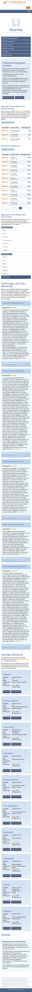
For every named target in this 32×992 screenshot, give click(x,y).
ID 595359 (21, 512)
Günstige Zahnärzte (7, 55)
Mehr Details (6, 691)
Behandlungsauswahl (7, 122)
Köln (4, 260)
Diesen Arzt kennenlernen (9, 364)
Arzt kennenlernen (16, 691)
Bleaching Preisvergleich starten (10, 38)
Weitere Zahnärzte (6, 934)
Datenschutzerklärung (14, 989)
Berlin (4, 230)
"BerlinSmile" (13, 307)
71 (14, 207)
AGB (9, 989)
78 (5, 210)
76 (29, 207)
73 (20, 207)
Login (28, 7)
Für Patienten (27, 985)
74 (23, 207)
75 (26, 207)
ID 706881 (23, 358)
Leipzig (4, 263)
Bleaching (5, 130)
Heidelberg (5, 250)
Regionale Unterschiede (8, 48)
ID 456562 (17, 641)
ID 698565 (17, 449)
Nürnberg (5, 270)
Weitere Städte (6, 277)
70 (11, 207)
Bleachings (20, 111)
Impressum (22, 989)
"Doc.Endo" (13, 529)
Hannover (5, 247)
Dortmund (5, 237)
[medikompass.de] (16, 2)
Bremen (4, 233)
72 (17, 207)
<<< (3, 207)
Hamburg (5, 243)
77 (2, 210)
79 (8, 210)
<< (6, 207)
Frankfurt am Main (7, 240)
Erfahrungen (5, 51)
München (5, 267)
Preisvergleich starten (8, 97)
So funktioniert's (19, 97)
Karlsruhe (5, 257)
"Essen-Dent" (13, 466)
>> (14, 210)
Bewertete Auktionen (7, 45)
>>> (17, 210)
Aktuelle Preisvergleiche (8, 41)
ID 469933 (22, 554)
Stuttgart (5, 273)
